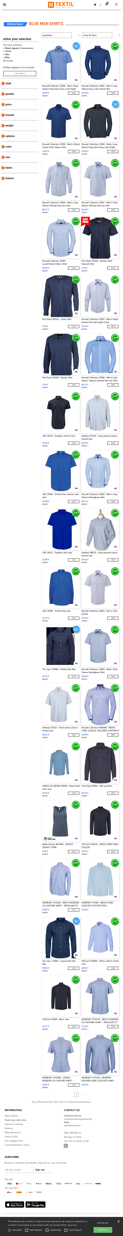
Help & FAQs (11, 1136)
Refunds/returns (13, 1132)
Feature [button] (9, 178)
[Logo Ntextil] (61, 4)
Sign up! (40, 1169)
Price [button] (8, 104)
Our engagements (14, 1140)
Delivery (9, 1128)
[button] (95, 4)
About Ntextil (11, 1116)
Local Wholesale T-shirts (17, 1145)
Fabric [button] (8, 167)
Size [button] (7, 157)
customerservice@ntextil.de (78, 1119)
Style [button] (8, 83)
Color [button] (8, 146)
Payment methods (14, 1124)
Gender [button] (9, 94)
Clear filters (20, 73)
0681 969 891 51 (72, 1132)
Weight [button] (9, 125)
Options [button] (10, 136)
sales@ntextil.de (72, 1125)
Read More (72, 1225)
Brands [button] (9, 115)
